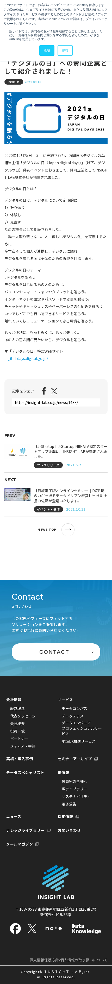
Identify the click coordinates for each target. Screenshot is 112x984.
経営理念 (17, 708)
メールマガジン (19, 844)
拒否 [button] (65, 50)
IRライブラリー (74, 788)
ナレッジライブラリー (25, 830)
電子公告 (69, 804)
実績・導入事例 (19, 758)
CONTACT (54, 652)
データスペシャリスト (25, 772)
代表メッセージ (23, 716)
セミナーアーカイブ (75, 758)
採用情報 (65, 816)
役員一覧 (17, 731)
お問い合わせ (69, 830)
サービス (65, 699)
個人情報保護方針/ (69, 959)
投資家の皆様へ (74, 781)
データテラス (73, 716)
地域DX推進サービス (79, 741)
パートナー (19, 738)
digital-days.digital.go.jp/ (26, 358)
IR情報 (63, 772)
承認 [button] (47, 50)
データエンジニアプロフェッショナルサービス (82, 728)
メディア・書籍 (22, 746)
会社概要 (17, 723)
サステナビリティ (76, 796)
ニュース (13, 816)
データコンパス (74, 708)
